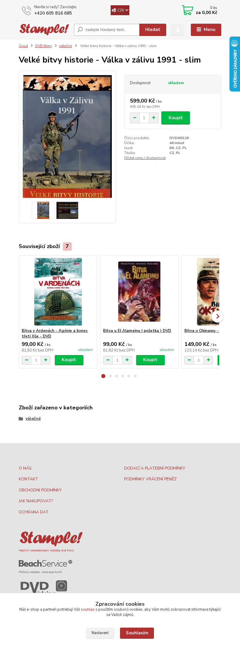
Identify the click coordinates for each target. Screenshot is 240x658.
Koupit (176, 118)
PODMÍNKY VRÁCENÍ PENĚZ (150, 479)
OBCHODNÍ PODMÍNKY (40, 490)
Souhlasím (137, 633)
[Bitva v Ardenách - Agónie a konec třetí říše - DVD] (58, 291)
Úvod (23, 46)
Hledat (152, 29)
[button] (103, 376)
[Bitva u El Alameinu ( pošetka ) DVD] (139, 291)
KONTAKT (28, 479)
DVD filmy (43, 46)
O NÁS (25, 468)
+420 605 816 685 (53, 13)
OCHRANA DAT (34, 512)
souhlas (88, 609)
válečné (65, 46)
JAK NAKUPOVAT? (36, 501)
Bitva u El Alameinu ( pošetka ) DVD (137, 330)
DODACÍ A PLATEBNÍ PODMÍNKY (154, 468)
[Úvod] (44, 29)
